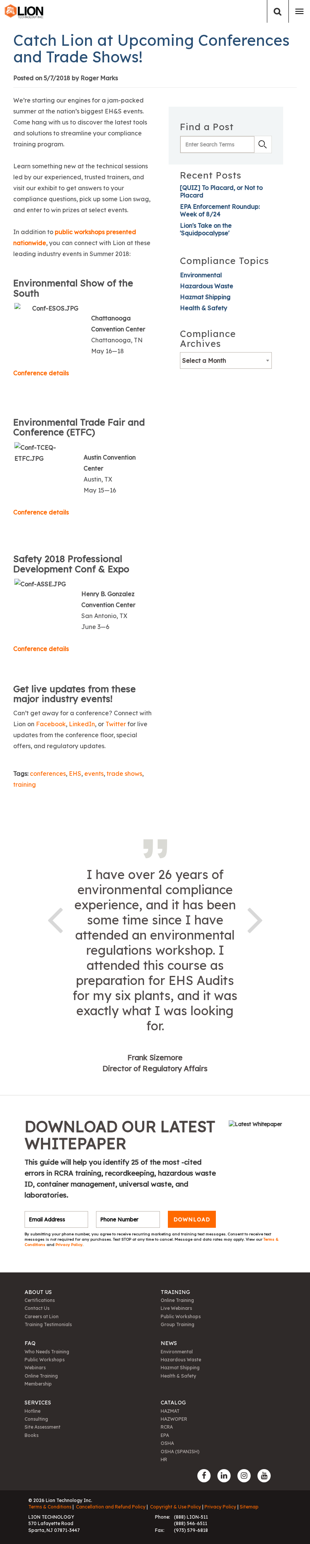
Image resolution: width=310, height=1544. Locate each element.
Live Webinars (176, 1308)
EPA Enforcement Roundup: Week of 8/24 (220, 210)
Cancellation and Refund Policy (111, 1507)
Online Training (177, 1300)
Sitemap (249, 1507)
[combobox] (226, 360)
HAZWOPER (174, 1419)
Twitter (116, 724)
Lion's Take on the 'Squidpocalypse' (206, 229)
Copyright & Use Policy (175, 1507)
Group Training (177, 1324)
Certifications (40, 1300)
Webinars (35, 1367)
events (94, 773)
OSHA (167, 1443)
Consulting (36, 1419)
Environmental (201, 275)
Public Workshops (181, 1316)
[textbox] (226, 360)
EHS (75, 773)
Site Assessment (42, 1427)
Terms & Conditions (49, 1507)
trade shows (124, 773)
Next (255, 919)
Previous (55, 919)
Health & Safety (203, 308)
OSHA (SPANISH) (180, 1451)
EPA (165, 1435)
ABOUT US (38, 1292)
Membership (38, 1384)
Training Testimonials (48, 1324)
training (24, 784)
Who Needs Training (47, 1351)
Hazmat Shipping (205, 297)
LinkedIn (82, 724)
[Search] (277, 11)
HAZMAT (170, 1411)
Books (32, 1435)
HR (164, 1459)
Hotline (32, 1411)
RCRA (167, 1427)
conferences (48, 773)
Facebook (51, 724)
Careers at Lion (42, 1316)
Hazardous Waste (206, 286)
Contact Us (37, 1308)
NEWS (169, 1343)
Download (192, 1219)
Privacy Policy (69, 1244)
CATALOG (173, 1402)
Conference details (41, 373)
